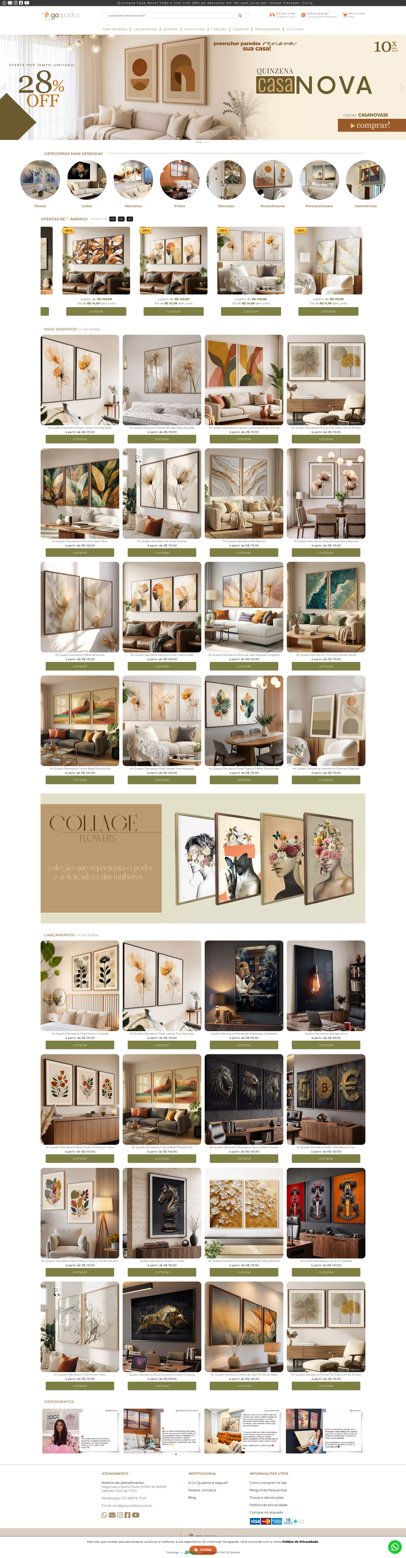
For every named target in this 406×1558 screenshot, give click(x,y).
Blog (192, 1498)
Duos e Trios (194, 29)
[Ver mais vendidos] (203, 87)
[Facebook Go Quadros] (127, 1515)
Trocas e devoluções (267, 1498)
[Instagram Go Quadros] (120, 1515)
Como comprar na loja (268, 1483)
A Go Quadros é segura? (208, 1483)
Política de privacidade (269, 1505)
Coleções (219, 29)
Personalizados (267, 29)
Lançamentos (145, 29)
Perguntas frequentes (268, 1490)
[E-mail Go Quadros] (112, 1515)
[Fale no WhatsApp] (395, 1547)
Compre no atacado (266, 1512)
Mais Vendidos (115, 29)
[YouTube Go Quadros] (136, 1515)
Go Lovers (295, 29)
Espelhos (241, 29)
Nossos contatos (202, 1490)
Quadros (170, 29)
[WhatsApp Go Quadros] (104, 1515)
